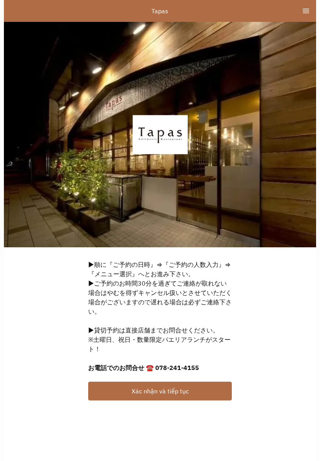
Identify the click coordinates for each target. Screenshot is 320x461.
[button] (160, 391)
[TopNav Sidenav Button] (306, 11)
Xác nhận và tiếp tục (160, 391)
